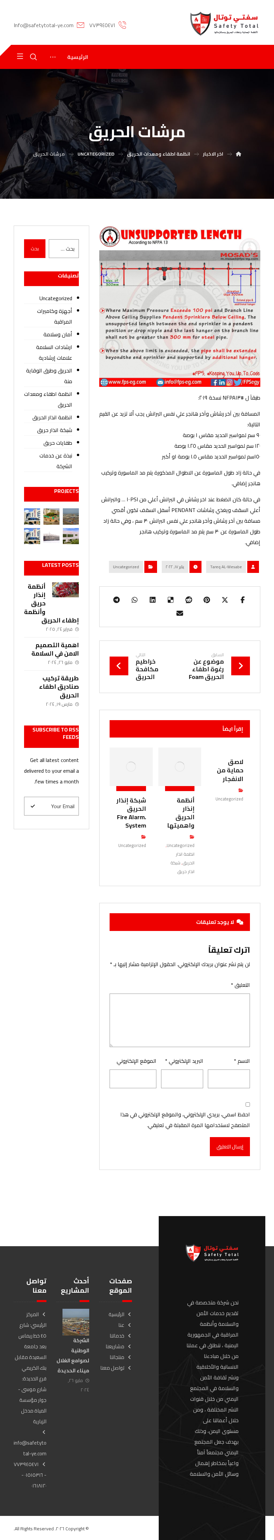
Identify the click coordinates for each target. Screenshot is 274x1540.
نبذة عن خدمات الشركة (55, 460)
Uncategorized (126, 567)
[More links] (52, 57)
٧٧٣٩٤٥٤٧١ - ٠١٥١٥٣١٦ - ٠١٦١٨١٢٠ (30, 1474)
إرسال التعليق (230, 1146)
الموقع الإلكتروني (136, 1061)
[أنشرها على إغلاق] (225, 600)
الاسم (242, 1061)
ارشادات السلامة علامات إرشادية (54, 352)
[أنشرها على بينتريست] (207, 600)
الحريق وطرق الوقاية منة (49, 375)
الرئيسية (116, 1314)
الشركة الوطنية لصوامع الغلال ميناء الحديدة (72, 1355)
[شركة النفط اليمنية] (32, 516)
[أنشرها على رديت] (188, 600)
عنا (121, 1325)
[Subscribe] (32, 806)
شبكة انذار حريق (182, 867)
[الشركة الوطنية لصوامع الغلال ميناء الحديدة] (71, 516)
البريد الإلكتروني (184, 1061)
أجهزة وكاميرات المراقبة (54, 316)
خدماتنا (117, 1336)
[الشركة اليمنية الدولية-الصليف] (51, 536)
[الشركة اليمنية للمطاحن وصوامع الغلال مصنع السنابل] (51, 516)
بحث (35, 248)
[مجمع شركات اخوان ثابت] (71, 536)
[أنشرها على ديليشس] (170, 600)
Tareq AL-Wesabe (226, 567)
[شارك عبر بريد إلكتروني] (179, 613)
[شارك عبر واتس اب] (134, 600)
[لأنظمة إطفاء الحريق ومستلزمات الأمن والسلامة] (224, 23)
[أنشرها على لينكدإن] (152, 600)
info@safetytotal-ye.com (30, 1448)
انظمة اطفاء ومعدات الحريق (48, 399)
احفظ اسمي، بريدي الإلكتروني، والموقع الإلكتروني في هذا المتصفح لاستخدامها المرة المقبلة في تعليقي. (185, 1119)
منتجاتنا (117, 1357)
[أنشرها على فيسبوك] (243, 600)
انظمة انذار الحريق (185, 858)
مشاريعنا (115, 1346)
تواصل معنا (112, 1368)
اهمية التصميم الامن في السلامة (55, 649)
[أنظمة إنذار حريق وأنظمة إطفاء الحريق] (65, 595)
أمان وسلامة (57, 334)
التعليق (240, 985)
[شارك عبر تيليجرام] (116, 600)
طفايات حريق (57, 443)
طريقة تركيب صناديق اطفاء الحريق (59, 686)
